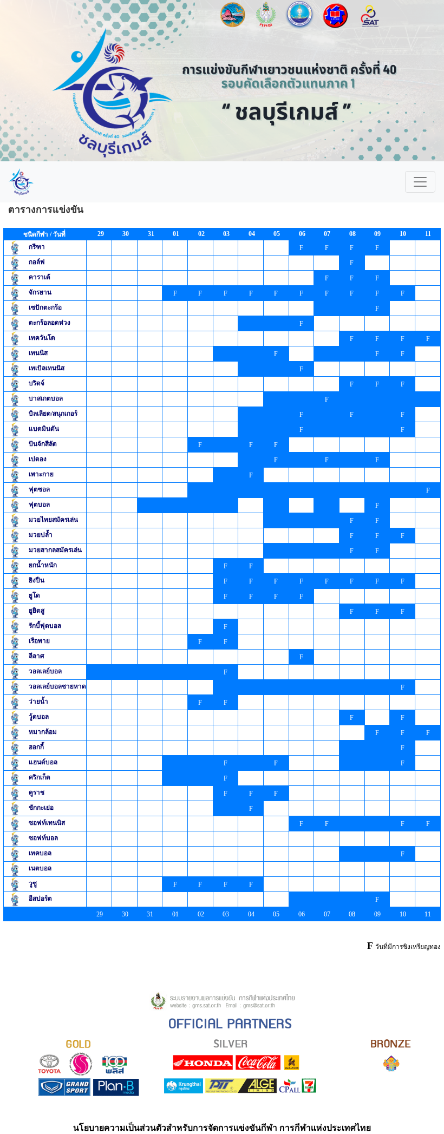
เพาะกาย (41, 474)
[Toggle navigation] (420, 182)
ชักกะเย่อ (41, 808)
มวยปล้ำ (41, 535)
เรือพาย (39, 641)
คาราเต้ (39, 277)
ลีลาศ (36, 656)
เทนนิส (38, 353)
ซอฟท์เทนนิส (47, 823)
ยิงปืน (36, 581)
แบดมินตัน (44, 429)
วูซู (33, 884)
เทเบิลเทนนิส (46, 368)
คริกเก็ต (39, 778)
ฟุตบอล (39, 505)
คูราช (36, 793)
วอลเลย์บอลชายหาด (57, 687)
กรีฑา (37, 247)
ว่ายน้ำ (38, 702)
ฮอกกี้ (36, 747)
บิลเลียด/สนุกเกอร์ (53, 414)
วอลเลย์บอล (45, 672)
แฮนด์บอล (43, 762)
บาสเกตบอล (46, 399)
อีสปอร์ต (40, 899)
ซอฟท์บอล (43, 838)
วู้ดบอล (39, 717)
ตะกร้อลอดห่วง (49, 323)
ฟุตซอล (39, 490)
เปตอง (38, 459)
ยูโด (34, 596)
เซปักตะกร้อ (45, 308)
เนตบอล (40, 869)
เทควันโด (42, 338)
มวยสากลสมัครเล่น (55, 550)
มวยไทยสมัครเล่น (53, 520)
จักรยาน (40, 293)
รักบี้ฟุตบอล (45, 626)
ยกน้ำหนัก (43, 565)
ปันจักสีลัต (43, 444)
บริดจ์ (36, 384)
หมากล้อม (43, 732)
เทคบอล (40, 853)
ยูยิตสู (36, 611)
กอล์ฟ (37, 262)
